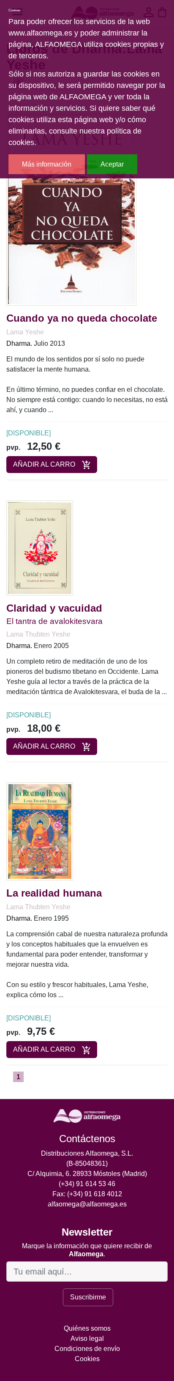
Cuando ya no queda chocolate (81, 318)
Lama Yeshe (25, 332)
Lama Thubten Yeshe (38, 634)
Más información (46, 164)
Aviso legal (87, 1338)
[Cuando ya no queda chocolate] (71, 208)
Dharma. (19, 343)
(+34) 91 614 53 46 (87, 1183)
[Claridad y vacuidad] (39, 547)
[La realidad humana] (39, 830)
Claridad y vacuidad (54, 608)
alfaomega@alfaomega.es (87, 1204)
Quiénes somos (87, 1328)
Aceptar (112, 164)
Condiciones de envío (87, 1348)
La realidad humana (54, 893)
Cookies (87, 1358)
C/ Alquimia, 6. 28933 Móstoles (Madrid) (87, 1173)
